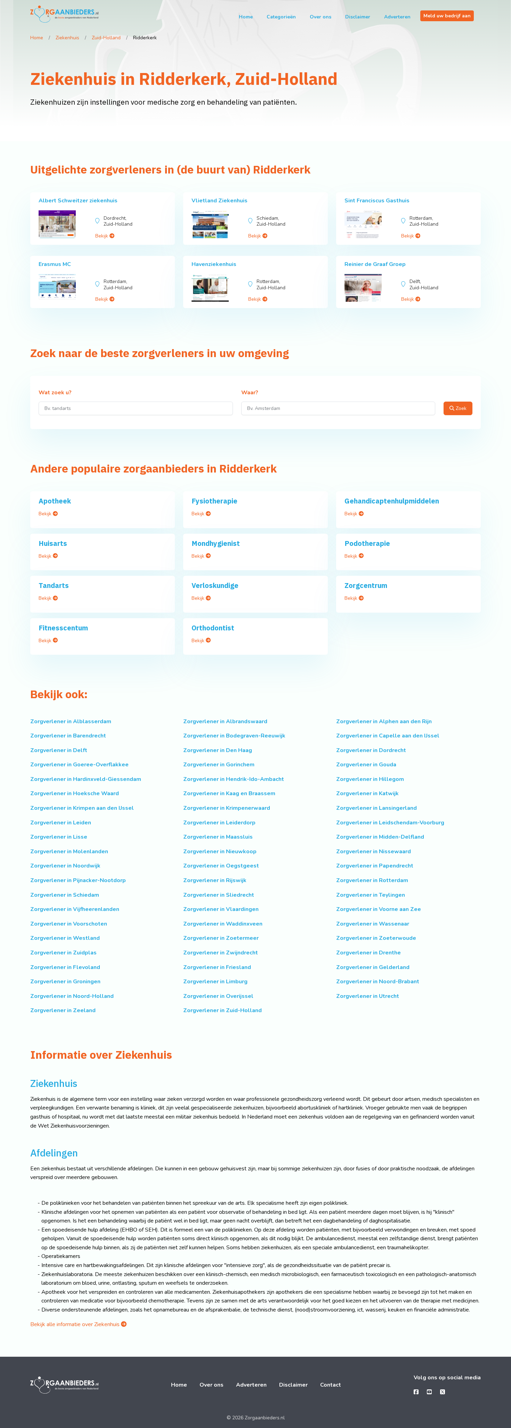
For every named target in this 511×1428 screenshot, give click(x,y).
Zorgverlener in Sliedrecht (218, 895)
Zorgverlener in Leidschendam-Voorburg (390, 822)
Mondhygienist (216, 543)
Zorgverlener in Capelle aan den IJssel (387, 736)
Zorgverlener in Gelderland (372, 967)
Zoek (460, 408)
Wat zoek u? (55, 393)
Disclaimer (357, 17)
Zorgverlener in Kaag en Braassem (229, 793)
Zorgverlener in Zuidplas (63, 953)
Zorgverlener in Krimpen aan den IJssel (82, 808)
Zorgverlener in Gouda (366, 764)
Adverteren (397, 17)
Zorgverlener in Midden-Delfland (380, 837)
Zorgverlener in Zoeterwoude (376, 938)
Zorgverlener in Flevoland (65, 967)
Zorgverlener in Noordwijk (65, 866)
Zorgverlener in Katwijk (367, 793)
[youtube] (429, 1392)
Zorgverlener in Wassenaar (372, 924)
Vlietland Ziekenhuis (220, 200)
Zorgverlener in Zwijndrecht (220, 953)
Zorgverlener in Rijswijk (214, 880)
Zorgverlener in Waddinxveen (222, 924)
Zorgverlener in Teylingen (370, 895)
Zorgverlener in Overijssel (218, 996)
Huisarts (53, 543)
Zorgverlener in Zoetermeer (221, 938)
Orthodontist (213, 627)
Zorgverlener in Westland (65, 938)
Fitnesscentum (63, 627)
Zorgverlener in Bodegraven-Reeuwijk (234, 736)
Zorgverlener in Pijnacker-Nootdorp (78, 880)
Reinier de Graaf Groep (375, 264)
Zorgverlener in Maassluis (218, 837)
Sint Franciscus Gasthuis (376, 200)
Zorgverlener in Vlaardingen (221, 909)
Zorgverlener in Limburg (215, 981)
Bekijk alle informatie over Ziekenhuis (75, 1324)
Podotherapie (367, 543)
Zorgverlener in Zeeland (63, 1010)
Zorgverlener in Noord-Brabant (377, 981)
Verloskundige (215, 585)
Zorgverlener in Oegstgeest (221, 866)
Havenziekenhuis (214, 264)
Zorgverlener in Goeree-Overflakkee (79, 764)
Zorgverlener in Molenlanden (69, 851)
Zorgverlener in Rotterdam (372, 880)
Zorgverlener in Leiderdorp (219, 822)
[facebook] (416, 1392)
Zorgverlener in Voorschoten (68, 924)
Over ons (320, 17)
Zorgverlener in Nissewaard (373, 851)
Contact (330, 1385)
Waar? (249, 393)
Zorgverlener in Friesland (217, 967)
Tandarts (54, 585)
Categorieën (281, 17)
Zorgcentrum (365, 585)
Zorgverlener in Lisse (58, 837)
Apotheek (55, 501)
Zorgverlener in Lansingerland (376, 808)
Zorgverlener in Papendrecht (374, 866)
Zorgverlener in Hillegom (370, 779)
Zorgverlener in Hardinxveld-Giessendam (85, 779)
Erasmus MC (55, 264)
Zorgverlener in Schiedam (64, 895)
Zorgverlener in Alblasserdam (70, 721)
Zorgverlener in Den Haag (217, 750)
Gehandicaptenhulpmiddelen (391, 501)
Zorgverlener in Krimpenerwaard (226, 808)
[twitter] (442, 1392)
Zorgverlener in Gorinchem (218, 764)
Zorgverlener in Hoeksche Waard (74, 793)
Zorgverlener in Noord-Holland (72, 996)
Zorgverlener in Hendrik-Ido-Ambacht (233, 779)
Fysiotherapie (214, 501)
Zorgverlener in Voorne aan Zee (378, 909)
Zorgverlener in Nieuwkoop (220, 851)
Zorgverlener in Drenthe (368, 953)
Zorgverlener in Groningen (65, 981)
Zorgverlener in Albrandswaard (225, 721)
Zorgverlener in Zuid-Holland (222, 1010)
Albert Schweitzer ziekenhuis (78, 200)
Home (246, 17)
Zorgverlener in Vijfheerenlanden (74, 909)
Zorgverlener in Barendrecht (68, 736)
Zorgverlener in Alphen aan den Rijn (384, 721)
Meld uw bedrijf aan (447, 16)
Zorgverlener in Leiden (60, 822)
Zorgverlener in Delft (58, 750)
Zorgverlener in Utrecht (367, 996)
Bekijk (102, 236)
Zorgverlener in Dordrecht (371, 750)
